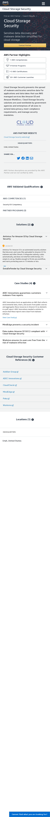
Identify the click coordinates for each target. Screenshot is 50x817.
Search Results (29, 16)
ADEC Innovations (11, 378)
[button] (43, 4)
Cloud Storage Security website (16, 137)
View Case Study (9, 317)
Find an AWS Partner (12, 16)
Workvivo (7, 405)
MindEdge (7, 391)
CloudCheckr (9, 385)
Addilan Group (9, 371)
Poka (5, 398)
